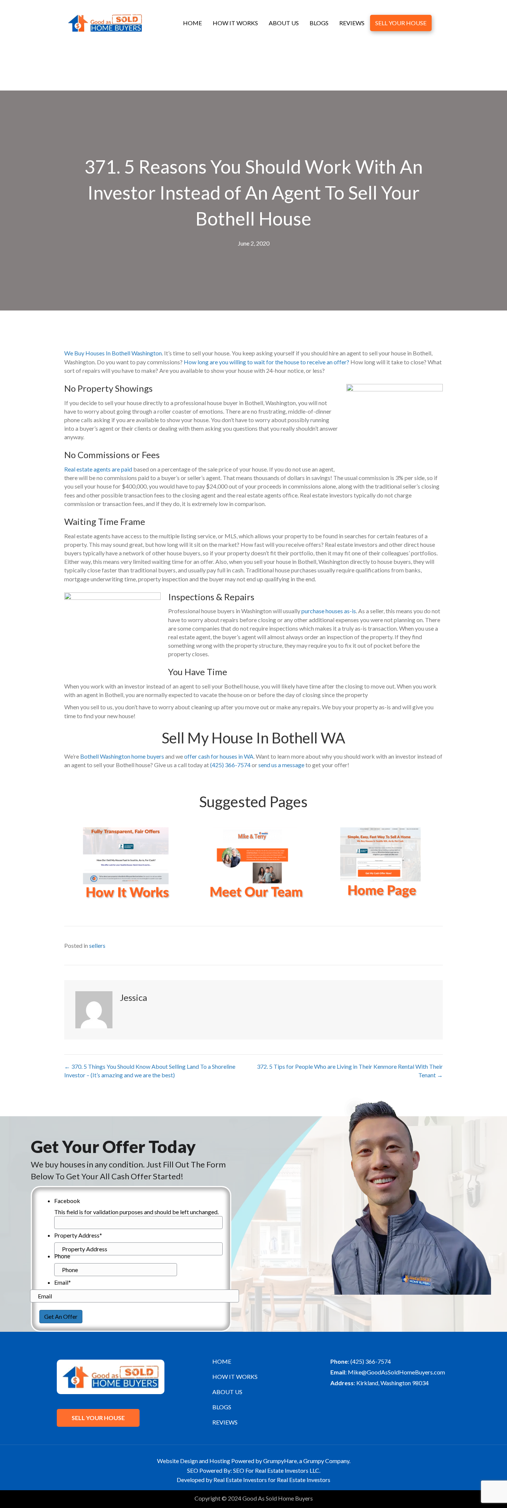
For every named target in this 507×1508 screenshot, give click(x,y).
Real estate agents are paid (98, 469)
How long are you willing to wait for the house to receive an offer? (266, 361)
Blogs (319, 22)
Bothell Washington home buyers (121, 756)
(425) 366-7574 (230, 764)
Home (192, 22)
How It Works (235, 22)
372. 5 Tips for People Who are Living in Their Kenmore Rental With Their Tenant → (350, 1070)
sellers (97, 945)
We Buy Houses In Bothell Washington (113, 353)
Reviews (351, 22)
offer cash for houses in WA (219, 756)
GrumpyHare (280, 1460)
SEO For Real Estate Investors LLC (276, 1470)
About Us (284, 22)
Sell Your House (400, 22)
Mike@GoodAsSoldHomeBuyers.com (396, 1372)
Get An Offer (61, 1316)
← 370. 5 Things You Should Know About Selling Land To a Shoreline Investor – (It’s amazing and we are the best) (149, 1070)
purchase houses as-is (328, 610)
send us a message (281, 764)
